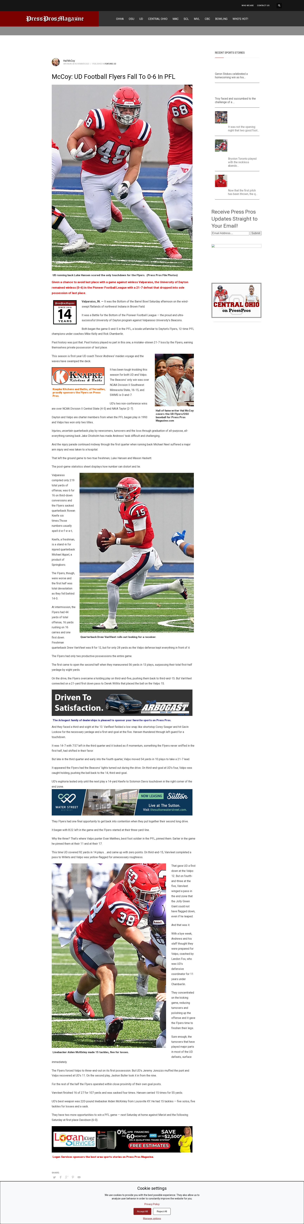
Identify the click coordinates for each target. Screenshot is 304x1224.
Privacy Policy (152, 1204)
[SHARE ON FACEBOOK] (60, 1177)
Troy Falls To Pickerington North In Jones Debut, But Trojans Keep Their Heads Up (235, 91)
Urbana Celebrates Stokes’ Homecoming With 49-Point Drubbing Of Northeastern (237, 66)
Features (109, 64)
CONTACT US (263, 5)
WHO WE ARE (248, 5)
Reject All (162, 1211)
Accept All (142, 1211)
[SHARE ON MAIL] (79, 1177)
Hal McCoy (69, 60)
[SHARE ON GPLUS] (66, 1177)
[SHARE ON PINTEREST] (72, 1177)
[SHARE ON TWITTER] (54, 1177)
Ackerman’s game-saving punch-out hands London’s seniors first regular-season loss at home (245, 147)
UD (115, 64)
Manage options (152, 1218)
